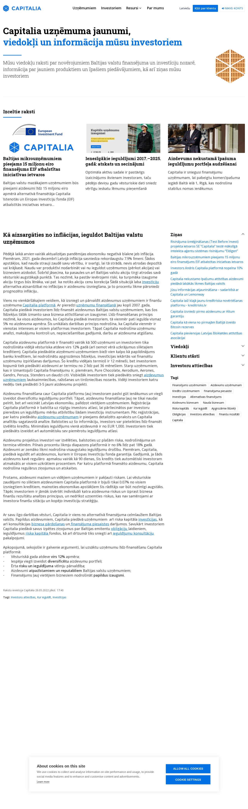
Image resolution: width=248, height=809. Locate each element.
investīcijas (147, 519)
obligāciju (119, 528)
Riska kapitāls (180, 408)
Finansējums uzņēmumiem (189, 385)
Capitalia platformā (39, 305)
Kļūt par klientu (205, 8)
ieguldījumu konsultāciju (133, 533)
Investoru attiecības (23, 597)
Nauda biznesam (213, 402)
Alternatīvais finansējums (206, 397)
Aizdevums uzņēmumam (226, 385)
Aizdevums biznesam (185, 402)
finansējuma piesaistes (89, 524)
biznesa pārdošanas (48, 524)
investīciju (150, 281)
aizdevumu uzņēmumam (58, 416)
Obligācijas (179, 414)
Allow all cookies (188, 768)
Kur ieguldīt (44, 597)
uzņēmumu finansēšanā (96, 305)
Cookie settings (188, 779)
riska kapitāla (37, 533)
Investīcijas (59, 597)
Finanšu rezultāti (229, 414)
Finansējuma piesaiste (218, 391)
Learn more (43, 781)
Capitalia (177, 420)
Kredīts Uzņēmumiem (186, 391)
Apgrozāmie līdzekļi (224, 408)
